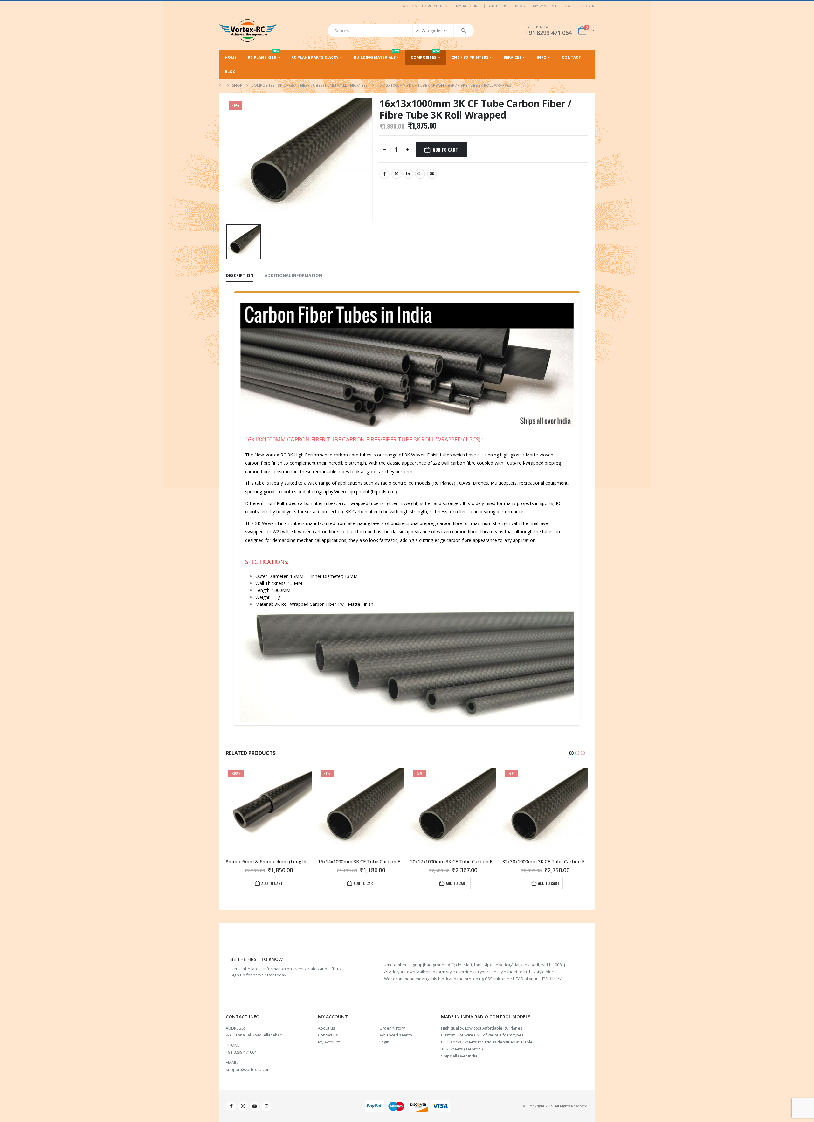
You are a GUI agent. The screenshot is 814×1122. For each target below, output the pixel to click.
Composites (425, 55)
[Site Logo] (248, 30)
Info (542, 57)
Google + (420, 174)
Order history (392, 1028)
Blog (520, 5)
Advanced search (395, 1035)
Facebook (384, 174)
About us (326, 1028)
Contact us (328, 1035)
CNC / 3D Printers (470, 57)
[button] (571, 753)
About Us (497, 5)
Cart (569, 5)
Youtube (254, 1106)
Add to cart (445, 149)
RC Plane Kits (263, 55)
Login (384, 1042)
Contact (571, 57)
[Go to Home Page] (221, 85)
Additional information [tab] (293, 275)
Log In (588, 5)
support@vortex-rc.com (248, 1069)
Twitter (396, 174)
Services (512, 57)
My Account (468, 5)
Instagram (266, 1106)
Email (432, 174)
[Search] (463, 30)
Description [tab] (239, 275)
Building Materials (376, 55)
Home (231, 57)
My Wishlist (545, 5)
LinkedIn (408, 174)
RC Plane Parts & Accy (315, 57)
